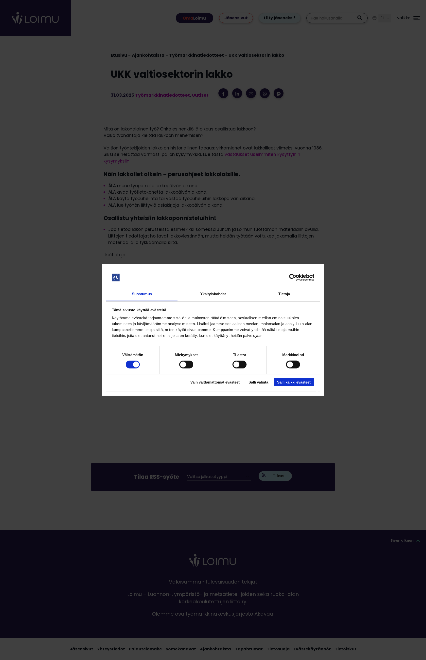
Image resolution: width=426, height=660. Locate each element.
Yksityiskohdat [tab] (213, 294)
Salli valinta (258, 382)
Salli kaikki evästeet (294, 382)
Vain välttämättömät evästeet (215, 382)
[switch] (186, 364)
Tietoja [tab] (284, 294)
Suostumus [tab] (142, 294)
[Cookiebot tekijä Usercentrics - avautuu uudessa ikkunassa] (292, 277)
